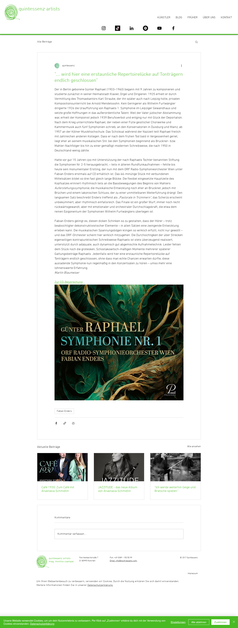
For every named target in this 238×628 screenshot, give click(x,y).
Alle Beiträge (44, 41)
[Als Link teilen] (64, 423)
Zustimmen (220, 622)
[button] (196, 41)
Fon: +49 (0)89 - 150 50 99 (121, 557)
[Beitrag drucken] (73, 423)
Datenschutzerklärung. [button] (100, 585)
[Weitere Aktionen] (181, 66)
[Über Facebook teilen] (56, 423)
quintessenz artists (39, 9)
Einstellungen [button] (178, 622)
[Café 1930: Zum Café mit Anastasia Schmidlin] (62, 467)
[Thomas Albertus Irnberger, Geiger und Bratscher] (175, 467)
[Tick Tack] (117, 28)
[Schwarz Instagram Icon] (103, 28)
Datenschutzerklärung (42, 623)
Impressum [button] (193, 573)
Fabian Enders (64, 411)
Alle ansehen (194, 446)
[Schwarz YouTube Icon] (159, 28)
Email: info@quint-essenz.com (123, 561)
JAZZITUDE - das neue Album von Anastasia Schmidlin (117, 489)
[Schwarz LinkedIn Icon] (131, 28)
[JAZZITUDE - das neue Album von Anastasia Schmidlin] (119, 467)
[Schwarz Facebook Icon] (173, 28)
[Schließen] (234, 622)
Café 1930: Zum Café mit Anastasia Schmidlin (57, 489)
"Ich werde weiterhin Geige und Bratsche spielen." (175, 489)
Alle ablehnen (198, 622)
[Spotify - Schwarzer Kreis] (145, 28)
